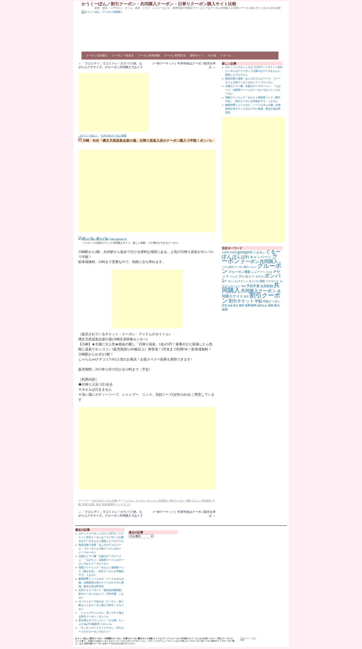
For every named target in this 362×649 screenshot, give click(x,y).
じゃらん (129, 500)
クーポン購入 (241, 267)
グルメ (253, 267)
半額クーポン (271, 301)
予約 (243, 286)
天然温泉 (206, 500)
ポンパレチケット (238, 281)
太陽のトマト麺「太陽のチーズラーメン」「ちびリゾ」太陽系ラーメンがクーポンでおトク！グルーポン (253, 90)
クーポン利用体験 (149, 55)
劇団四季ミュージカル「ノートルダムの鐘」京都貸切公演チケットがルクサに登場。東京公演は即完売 (253, 109)
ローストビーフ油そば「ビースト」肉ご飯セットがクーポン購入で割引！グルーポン (101, 605)
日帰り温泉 (88, 504)
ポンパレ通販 (257, 281)
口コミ (196, 500)
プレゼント (246, 276)
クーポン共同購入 (97, 55)
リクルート (272, 281)
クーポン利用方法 (175, 55)
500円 (233, 252)
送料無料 (251, 305)
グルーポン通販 (240, 271)
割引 (246, 296)
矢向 (98, 504)
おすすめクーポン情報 (113, 135)
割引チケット (241, 301)
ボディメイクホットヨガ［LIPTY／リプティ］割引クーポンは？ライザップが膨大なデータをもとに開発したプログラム (254, 71)
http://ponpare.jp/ (118, 238)
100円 (225, 252)
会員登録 (266, 286)
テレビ (234, 276)
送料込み (262, 305)
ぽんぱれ (241, 256)
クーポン (141, 500)
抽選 (230, 305)
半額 (188, 500)
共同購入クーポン (259, 291)
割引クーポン (177, 500)
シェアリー (258, 272)
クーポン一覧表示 (123, 55)
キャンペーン (260, 257)
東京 (235, 305)
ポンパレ (102, 238)
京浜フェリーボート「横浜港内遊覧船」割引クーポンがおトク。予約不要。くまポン (101, 594)
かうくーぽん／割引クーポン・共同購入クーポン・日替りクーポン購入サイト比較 (159, 3)
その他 (212, 55)
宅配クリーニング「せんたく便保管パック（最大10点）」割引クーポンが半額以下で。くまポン (101, 571)
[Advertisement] (113, 102)
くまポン (259, 252)
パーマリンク (123, 504)
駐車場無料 (108, 504)
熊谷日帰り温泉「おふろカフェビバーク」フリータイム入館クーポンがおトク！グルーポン (100, 548)
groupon (245, 251)
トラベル (225, 55)
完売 (224, 305)
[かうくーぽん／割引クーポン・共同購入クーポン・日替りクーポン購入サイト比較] (249, 639)
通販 (270, 305)
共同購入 (163, 500)
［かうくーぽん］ (88, 135)
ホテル (260, 276)
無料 (241, 305)
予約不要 (253, 286)
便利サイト (197, 55)
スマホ (268, 272)
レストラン (234, 286)
